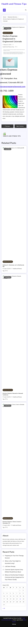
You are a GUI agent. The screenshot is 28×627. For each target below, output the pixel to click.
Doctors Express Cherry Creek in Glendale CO (12, 522)
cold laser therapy (10, 566)
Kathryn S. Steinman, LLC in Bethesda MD (13, 265)
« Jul (4, 608)
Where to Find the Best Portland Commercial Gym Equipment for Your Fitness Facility (14, 577)
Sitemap (14, 624)
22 (20, 599)
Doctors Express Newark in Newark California (13, 394)
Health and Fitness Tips (14, 3)
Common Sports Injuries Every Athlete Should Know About (14, 571)
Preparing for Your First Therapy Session (14, 557)
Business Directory (7, 32)
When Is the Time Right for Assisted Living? (13, 562)
